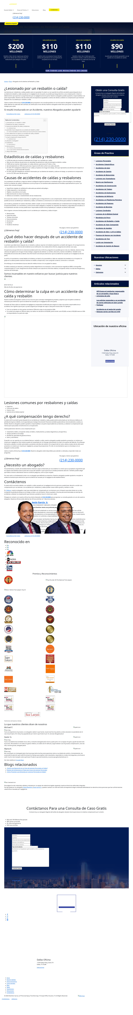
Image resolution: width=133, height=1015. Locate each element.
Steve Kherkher (27, 787)
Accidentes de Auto (103, 168)
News (8, 987)
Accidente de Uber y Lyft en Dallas (108, 232)
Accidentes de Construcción (106, 186)
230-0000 (21, 17)
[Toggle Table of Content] (44, 120)
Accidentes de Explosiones (106, 193)
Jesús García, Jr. (12, 144)
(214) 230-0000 (26, 102)
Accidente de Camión (103, 171)
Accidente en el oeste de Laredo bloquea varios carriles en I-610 (109, 310)
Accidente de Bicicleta (104, 207)
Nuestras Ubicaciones (106, 257)
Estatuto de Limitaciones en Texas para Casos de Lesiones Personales (27, 770)
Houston (99, 265)
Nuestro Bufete (8, 10)
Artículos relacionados (106, 284)
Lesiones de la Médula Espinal (107, 214)
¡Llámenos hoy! (12, 128)
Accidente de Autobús (104, 228)
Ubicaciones (35, 10)
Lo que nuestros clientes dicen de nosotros (19, 149)
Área (10, 81)
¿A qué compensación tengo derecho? (16, 137)
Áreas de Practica (104, 153)
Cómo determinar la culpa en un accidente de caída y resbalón (22, 133)
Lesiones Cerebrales (103, 210)
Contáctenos (54, 9)
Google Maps (20, 760)
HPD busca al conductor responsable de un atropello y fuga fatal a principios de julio (110, 293)
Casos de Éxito (11, 983)
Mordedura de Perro (103, 217)
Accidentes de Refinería (104, 196)
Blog (44, 10)
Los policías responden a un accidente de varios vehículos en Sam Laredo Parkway (111, 302)
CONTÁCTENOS (110, 124)
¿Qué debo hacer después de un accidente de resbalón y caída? (22, 130)
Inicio (8, 978)
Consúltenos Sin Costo (13, 114)
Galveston (99, 272)
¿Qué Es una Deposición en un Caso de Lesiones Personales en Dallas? (27, 768)
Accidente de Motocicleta (105, 175)
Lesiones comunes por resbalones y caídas (17, 135)
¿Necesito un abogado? (12, 140)
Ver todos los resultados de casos (66, 71)
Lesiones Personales (103, 161)
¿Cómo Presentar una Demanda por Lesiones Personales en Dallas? (26, 772)
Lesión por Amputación (104, 242)
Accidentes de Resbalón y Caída (107, 221)
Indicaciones (110, 361)
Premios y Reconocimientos (15, 148)
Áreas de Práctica (22, 10)
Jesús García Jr (37, 787)
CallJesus (8, 490)
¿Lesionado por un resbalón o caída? (15, 122)
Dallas (98, 269)
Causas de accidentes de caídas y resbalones (18, 126)
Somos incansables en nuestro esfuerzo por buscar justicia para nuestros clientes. (27, 131)
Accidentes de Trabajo (104, 189)
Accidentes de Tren (103, 239)
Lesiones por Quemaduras (105, 178)
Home (6, 81)
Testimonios (10, 989)
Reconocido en (11, 146)
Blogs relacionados (12, 151)
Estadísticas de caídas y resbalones (15, 124)
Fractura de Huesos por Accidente (108, 235)
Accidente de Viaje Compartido (107, 225)
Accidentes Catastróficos (105, 164)
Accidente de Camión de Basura (107, 246)
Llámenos (14, 999)
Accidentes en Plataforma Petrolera (109, 200)
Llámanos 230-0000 (32, 114)
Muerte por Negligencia (104, 182)
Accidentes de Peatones (104, 203)
